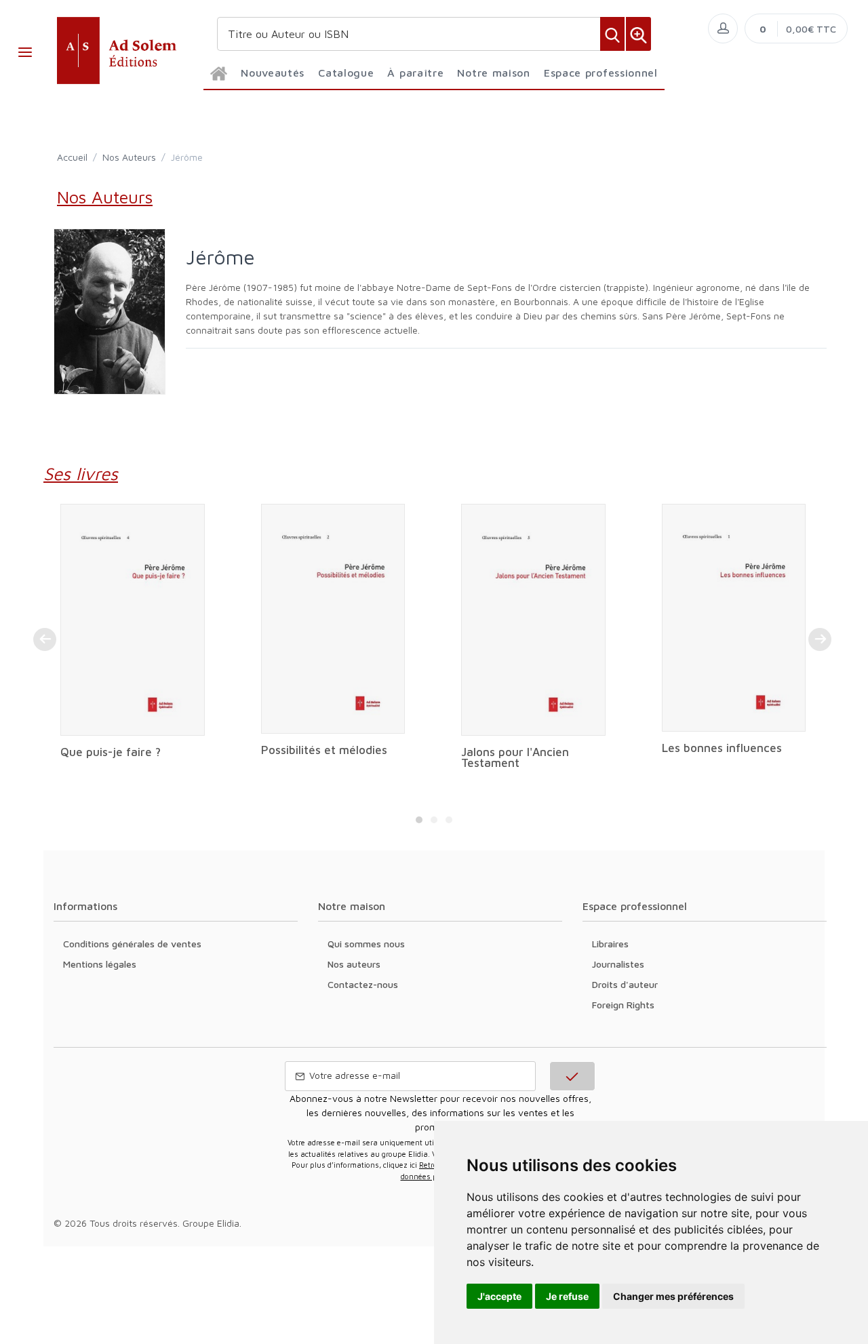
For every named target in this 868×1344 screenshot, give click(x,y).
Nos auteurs (354, 964)
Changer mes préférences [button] (673, 1296)
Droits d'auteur (625, 984)
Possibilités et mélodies (324, 750)
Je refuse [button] (567, 1296)
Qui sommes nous (366, 943)
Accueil (72, 157)
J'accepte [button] (499, 1296)
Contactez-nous (363, 984)
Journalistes (618, 964)
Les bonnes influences (722, 748)
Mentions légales (99, 964)
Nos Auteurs (129, 157)
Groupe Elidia (210, 1223)
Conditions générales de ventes (132, 943)
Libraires (610, 943)
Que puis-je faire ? (110, 752)
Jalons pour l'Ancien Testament (515, 757)
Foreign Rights (623, 1004)
